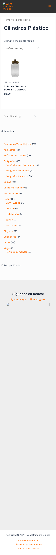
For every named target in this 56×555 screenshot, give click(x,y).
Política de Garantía (28, 548)
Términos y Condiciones (28, 544)
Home (7, 20)
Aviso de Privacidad (28, 540)
